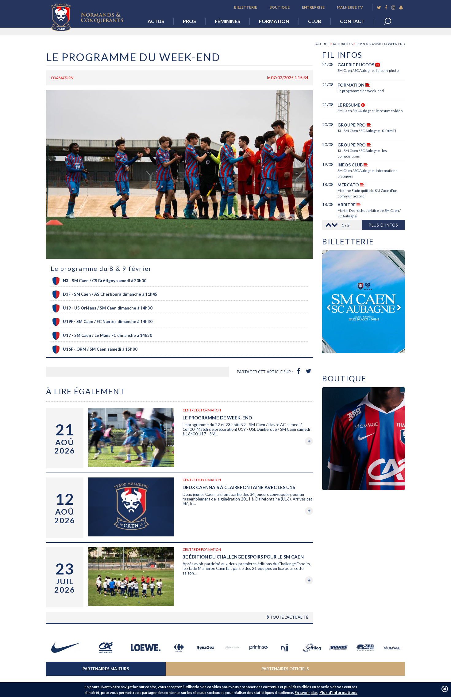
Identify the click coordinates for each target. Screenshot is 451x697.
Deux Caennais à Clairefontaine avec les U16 (239, 487)
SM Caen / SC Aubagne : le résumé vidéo (370, 110)
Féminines (227, 21)
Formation (274, 21)
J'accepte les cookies (444, 689)
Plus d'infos (383, 225)
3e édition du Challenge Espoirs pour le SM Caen (243, 556)
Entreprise (313, 7)
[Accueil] (91, 16)
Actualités (343, 44)
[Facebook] (386, 7)
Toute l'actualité (288, 617)
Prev (326, 225)
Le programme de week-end (217, 417)
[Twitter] (379, 7)
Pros (189, 21)
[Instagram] (393, 7)
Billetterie (245, 7)
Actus (156, 21)
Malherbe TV (350, 7)
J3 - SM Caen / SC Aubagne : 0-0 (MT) (366, 130)
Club (314, 21)
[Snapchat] (401, 7)
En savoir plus (306, 692)
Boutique (279, 7)
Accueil (322, 44)
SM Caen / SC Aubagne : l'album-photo (368, 70)
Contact (352, 21)
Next (336, 225)
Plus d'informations (338, 692)
